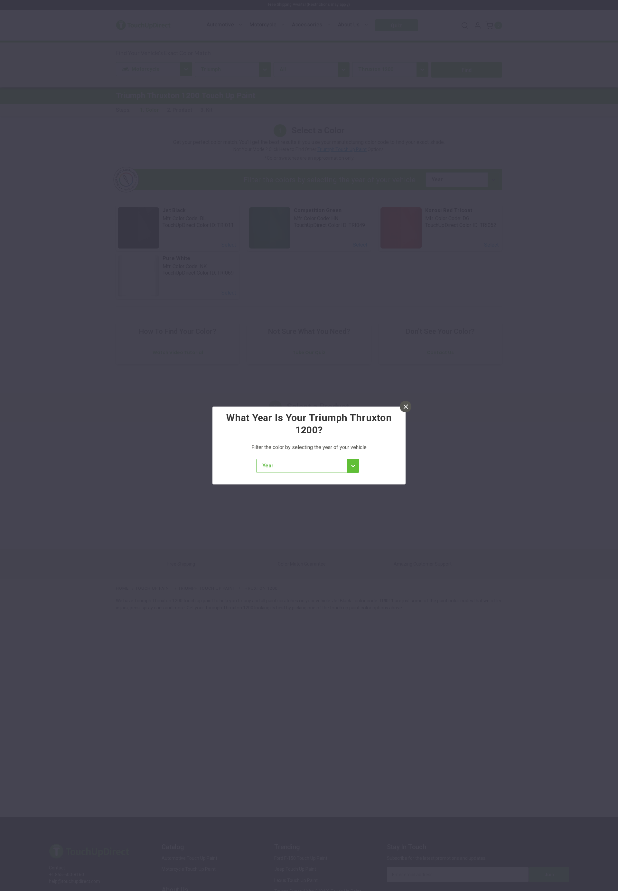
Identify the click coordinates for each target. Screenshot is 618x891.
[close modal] (405, 406)
